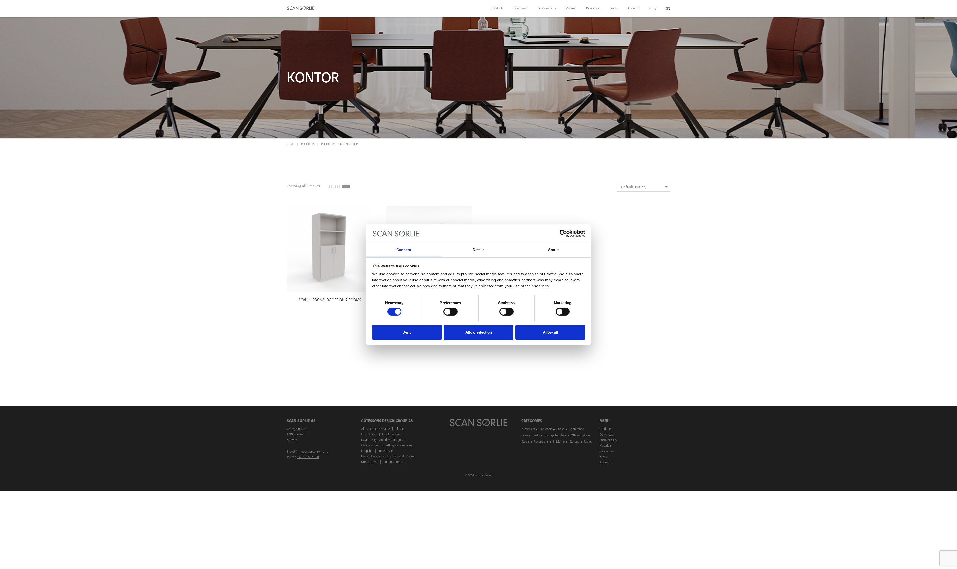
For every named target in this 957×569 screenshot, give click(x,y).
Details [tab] (479, 249)
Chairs (560, 429)
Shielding (559, 442)
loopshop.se (385, 451)
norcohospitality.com (400, 456)
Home (290, 144)
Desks (536, 435)
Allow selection (478, 332)
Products (308, 144)
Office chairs (579, 435)
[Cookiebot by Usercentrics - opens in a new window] (563, 233)
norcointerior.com (393, 462)
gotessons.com (402, 445)
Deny (406, 332)
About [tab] (553, 249)
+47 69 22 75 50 (308, 457)
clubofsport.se (390, 434)
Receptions (541, 442)
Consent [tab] (403, 249)
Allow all (550, 332)
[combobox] (643, 187)
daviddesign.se (394, 440)
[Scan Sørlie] (301, 8)
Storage (574, 442)
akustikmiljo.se (394, 429)
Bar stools (545, 429)
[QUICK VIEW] (330, 287)
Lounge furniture (555, 435)
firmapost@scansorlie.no (312, 452)
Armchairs (528, 429)
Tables (588, 442)
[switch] (450, 312)
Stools (525, 442)
